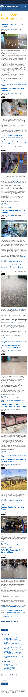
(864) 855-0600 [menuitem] (21, 1)
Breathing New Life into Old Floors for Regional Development (13, 405)
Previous (3, 616)
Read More (3, 80)
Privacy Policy (17, 691)
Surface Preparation (9, 455)
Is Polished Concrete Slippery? (11, 639)
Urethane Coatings (9, 84)
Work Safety (8, 137)
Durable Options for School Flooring (12, 652)
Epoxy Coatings (17, 84)
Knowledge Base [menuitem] (13, 1)
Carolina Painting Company (11, 692)
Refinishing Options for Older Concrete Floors (12, 551)
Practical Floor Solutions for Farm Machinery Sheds (13, 460)
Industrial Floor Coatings (16, 341)
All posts (7, 616)
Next (11, 616)
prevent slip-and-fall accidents (18, 309)
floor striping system (17, 181)
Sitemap (22, 691)
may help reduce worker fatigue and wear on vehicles (13, 606)
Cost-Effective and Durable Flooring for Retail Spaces (11, 346)
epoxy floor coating (9, 322)
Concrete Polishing (13, 614)
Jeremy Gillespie (10, 29)
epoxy (23, 256)
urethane (3, 257)
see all (2, 672)
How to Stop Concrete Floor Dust (11, 643)
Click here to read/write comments (16, 82)
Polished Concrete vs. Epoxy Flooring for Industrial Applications (13, 645)
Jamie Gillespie (9, 512)
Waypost (12, 691)
